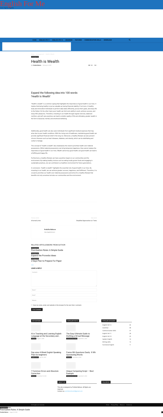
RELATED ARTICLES (39, 245)
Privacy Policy (114, 405)
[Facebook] (33, 209)
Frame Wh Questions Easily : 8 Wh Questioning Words (81, 353)
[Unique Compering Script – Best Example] (81, 365)
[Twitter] (37, 209)
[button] (129, 40)
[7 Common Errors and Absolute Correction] (46, 365)
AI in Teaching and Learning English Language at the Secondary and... (46, 335)
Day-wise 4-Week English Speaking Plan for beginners (46, 353)
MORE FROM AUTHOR (56, 245)
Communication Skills (92, 40)
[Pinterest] (42, 209)
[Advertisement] (81, 23)
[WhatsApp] (46, 209)
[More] (79, 73)
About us (122, 405)
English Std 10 (35, 357)
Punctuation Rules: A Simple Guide (47, 250)
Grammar (68, 40)
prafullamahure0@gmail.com (74, 391)
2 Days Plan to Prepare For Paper (46, 261)
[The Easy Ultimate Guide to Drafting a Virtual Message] (81, 328)
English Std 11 (44, 40)
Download (108, 40)
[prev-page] (31, 265)
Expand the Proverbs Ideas (43, 255)
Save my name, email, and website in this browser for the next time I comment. (57, 305)
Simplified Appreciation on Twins (86, 220)
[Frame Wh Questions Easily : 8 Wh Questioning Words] (81, 346)
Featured (78, 40)
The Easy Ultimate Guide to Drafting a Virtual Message (78, 335)
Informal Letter (36, 220)
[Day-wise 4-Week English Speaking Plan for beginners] (46, 346)
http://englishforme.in (49, 232)
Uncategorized (40, 54)
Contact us (129, 405)
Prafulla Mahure (37, 65)
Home (34, 40)
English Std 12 (57, 40)
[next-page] (33, 265)
